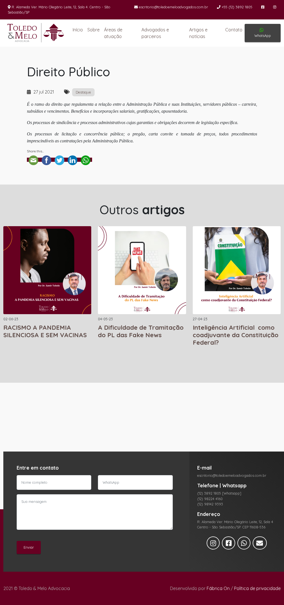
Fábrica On (218, 588)
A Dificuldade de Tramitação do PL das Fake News (141, 331)
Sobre (93, 29)
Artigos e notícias (198, 33)
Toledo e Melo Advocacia (33, 33)
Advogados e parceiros (155, 33)
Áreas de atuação (113, 33)
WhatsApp (262, 35)
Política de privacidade (257, 588)
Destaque (83, 92)
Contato (233, 29)
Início (78, 29)
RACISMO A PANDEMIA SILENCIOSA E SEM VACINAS (45, 331)
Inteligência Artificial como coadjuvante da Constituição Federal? (235, 335)
